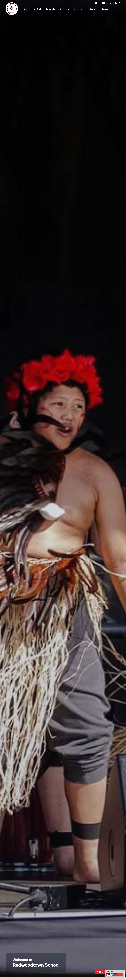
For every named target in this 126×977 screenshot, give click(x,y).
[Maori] (108, 974)
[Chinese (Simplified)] (121, 974)
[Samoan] (117, 974)
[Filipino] (113, 974)
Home (25, 9)
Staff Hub (37, 9)
